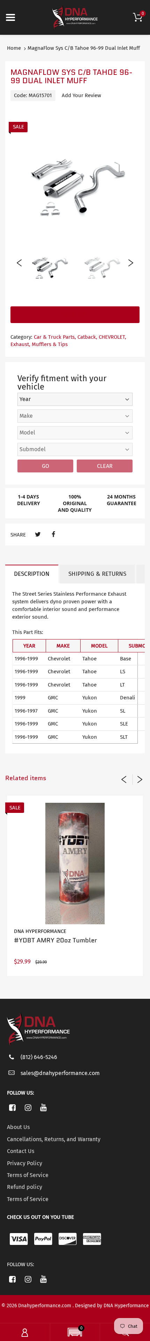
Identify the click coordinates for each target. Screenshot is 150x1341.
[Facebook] (53, 534)
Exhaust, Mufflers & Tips (39, 344)
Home (14, 48)
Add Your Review (81, 95)
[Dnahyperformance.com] (75, 17)
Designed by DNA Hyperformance (112, 1306)
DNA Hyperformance (40, 931)
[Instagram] (28, 1107)
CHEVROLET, (112, 337)
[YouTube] (43, 1107)
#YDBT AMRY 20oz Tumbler (55, 940)
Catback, (87, 337)
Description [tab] (32, 574)
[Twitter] (37, 534)
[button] (75, 1333)
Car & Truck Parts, (55, 337)
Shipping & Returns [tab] (97, 574)
